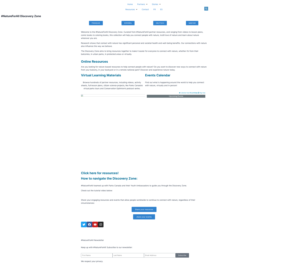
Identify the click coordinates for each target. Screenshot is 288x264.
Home (130, 4)
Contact (145, 9)
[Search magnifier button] (206, 9)
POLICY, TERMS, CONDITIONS (94, 233)
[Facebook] (89, 224)
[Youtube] (95, 224)
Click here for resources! (100, 173)
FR (154, 9)
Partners (141, 4)
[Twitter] (84, 224)
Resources (130, 9)
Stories (155, 4)
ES (161, 9)
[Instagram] (101, 224)
